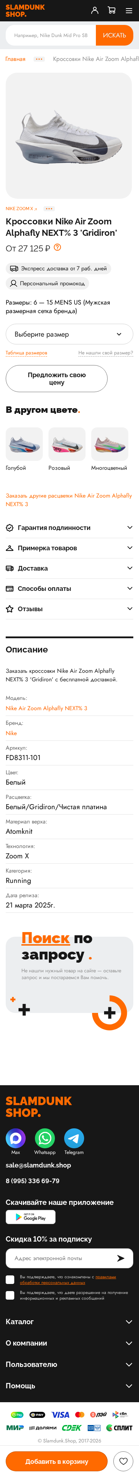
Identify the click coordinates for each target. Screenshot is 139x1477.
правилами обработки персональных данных (68, 1280)
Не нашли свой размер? (105, 352)
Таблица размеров (26, 352)
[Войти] (95, 10)
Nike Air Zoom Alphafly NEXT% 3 (46, 708)
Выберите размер (42, 334)
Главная (15, 59)
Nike (11, 733)
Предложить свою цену (57, 378)
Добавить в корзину (56, 1461)
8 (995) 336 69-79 (33, 1181)
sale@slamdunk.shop (38, 1165)
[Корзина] (112, 10)
